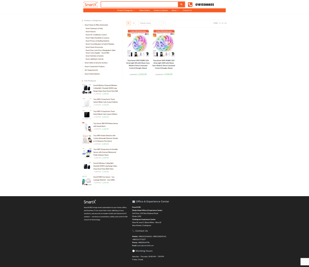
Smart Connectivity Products (95, 66)
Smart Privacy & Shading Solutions (97, 41)
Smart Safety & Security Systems (96, 63)
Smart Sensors (91, 32)
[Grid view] (128, 23)
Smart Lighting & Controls (95, 59)
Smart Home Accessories (94, 47)
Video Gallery (144, 10)
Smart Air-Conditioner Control (96, 35)
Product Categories (125, 10)
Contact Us (187, 10)
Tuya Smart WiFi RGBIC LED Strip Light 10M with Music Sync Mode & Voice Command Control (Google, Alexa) (163, 64)
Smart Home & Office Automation (96, 25)
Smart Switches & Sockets (95, 56)
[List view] (134, 23)
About (174, 10)
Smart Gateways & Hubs (94, 28)
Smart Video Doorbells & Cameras (97, 38)
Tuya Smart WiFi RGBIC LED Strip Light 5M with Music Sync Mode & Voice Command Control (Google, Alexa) (138, 64)
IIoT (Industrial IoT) (91, 70)
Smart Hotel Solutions (92, 74)
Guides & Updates (161, 10)
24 (222, 23)
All (226, 23)
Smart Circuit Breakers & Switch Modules (100, 44)
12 (219, 23)
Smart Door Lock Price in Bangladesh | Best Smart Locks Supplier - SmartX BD (101, 51)
